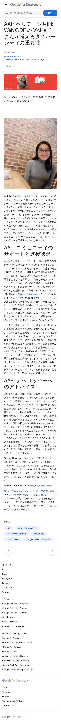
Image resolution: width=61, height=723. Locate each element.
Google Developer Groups (14, 608)
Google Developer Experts (14, 612)
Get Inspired (13, 539)
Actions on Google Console (15, 656)
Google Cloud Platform (13, 701)
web (9, 528)
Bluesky (5, 574)
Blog (4, 569)
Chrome (6, 692)
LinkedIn (6, 583)
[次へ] (52, 550)
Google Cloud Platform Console (17, 642)
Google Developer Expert (38, 539)
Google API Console (11, 638)
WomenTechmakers (27, 528)
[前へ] (8, 550)
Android (6, 687)
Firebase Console (10, 651)
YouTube (6, 592)
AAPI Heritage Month (16, 534)
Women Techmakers (28, 294)
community (39, 534)
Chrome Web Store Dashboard (16, 665)
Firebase (6, 696)
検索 (50, 13)
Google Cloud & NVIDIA (13, 626)
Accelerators (8, 617)
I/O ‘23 (53, 290)
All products (7, 705)
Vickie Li (21, 196)
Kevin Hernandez (12, 56)
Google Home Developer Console (17, 669)
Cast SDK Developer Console (15, 660)
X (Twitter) (7, 587)
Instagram (7, 578)
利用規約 (6, 717)
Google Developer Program (15, 603)
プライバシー (19, 717)
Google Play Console (11, 647)
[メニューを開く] (6, 4)
